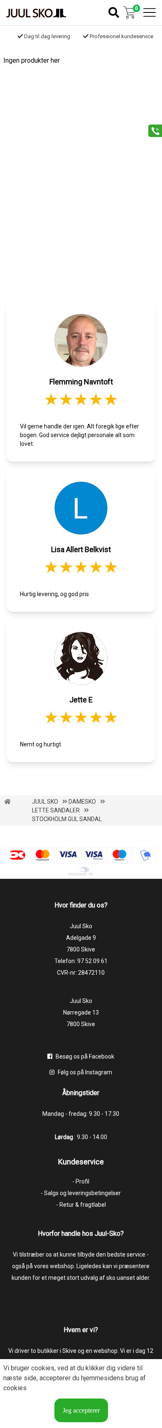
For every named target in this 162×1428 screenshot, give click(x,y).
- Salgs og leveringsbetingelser (81, 1193)
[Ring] (152, 130)
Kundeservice (81, 1161)
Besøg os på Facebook (84, 1056)
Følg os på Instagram (84, 1072)
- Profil (80, 1181)
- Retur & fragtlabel (81, 1204)
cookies (42, 1368)
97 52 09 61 (92, 961)
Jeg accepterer (81, 1410)
